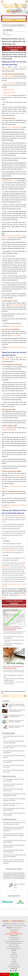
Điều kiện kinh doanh (14, 964)
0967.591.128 (18, 934)
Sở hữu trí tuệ (14, 957)
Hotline (14, 974)
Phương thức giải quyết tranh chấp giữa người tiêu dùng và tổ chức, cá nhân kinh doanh (13, 835)
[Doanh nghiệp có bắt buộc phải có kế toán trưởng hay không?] (14, 657)
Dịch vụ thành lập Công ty (14, 937)
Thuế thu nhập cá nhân (9, 83)
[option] (14, 879)
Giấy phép (14, 961)
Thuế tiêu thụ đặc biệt (8, 89)
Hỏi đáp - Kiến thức (14, 24)
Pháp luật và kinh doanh (9, 819)
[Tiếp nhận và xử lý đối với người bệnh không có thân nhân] (4, 722)
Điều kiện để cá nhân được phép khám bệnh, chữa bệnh (16, 726)
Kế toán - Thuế (7, 24)
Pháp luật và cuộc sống (8, 776)
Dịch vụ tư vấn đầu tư (14, 945)
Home (3, 24)
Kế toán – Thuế (14, 955)
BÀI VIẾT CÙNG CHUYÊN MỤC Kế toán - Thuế (14, 606)
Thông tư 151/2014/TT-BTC (14, 127)
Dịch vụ (5, 33)
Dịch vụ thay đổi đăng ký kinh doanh (14, 943)
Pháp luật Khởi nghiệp (8, 733)
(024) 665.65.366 (10, 934)
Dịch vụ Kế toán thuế (14, 939)
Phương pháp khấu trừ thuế (9, 180)
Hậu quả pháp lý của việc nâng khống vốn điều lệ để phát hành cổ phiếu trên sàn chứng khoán (14, 829)
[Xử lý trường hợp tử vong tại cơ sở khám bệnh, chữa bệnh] (4, 716)
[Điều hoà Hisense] (7, 902)
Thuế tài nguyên (7, 95)
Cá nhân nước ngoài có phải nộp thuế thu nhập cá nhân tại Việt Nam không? (17, 705)
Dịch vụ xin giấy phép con (14, 946)
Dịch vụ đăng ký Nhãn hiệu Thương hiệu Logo (14, 941)
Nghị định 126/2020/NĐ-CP (17, 305)
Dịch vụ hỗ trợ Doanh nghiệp (14, 966)
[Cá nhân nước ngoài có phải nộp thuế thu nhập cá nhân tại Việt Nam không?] (4, 705)
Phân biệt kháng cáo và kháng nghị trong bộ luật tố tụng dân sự (17, 710)
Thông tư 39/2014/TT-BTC (10, 550)
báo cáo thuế (14, 335)
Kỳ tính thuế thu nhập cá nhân (15, 326)
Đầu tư (14, 959)
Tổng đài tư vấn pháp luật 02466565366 (15, 49)
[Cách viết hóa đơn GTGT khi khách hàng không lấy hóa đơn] (14, 618)
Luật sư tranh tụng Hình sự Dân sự (14, 948)
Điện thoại (5, 974)
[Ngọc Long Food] (20, 902)
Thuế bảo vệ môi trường (9, 92)
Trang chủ (14, 952)
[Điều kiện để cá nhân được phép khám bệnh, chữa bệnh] (4, 727)
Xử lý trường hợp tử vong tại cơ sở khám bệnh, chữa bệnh (17, 716)
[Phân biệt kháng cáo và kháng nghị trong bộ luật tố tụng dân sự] (4, 711)
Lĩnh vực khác (14, 963)
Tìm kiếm (14, 20)
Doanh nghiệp (14, 954)
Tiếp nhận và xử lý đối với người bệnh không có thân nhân (16, 721)
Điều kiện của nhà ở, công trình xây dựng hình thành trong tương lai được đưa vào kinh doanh (13, 861)
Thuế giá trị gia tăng (8, 76)
